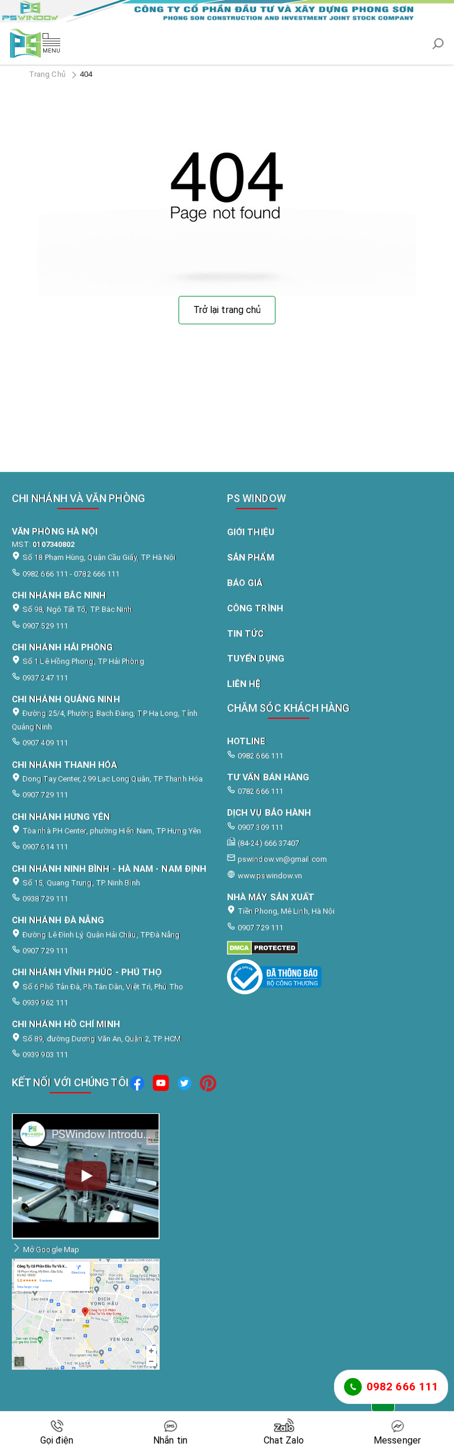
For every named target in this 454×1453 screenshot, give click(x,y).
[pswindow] (137, 1085)
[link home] (227, 11)
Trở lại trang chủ (227, 309)
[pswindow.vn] (327, 948)
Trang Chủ (47, 74)
